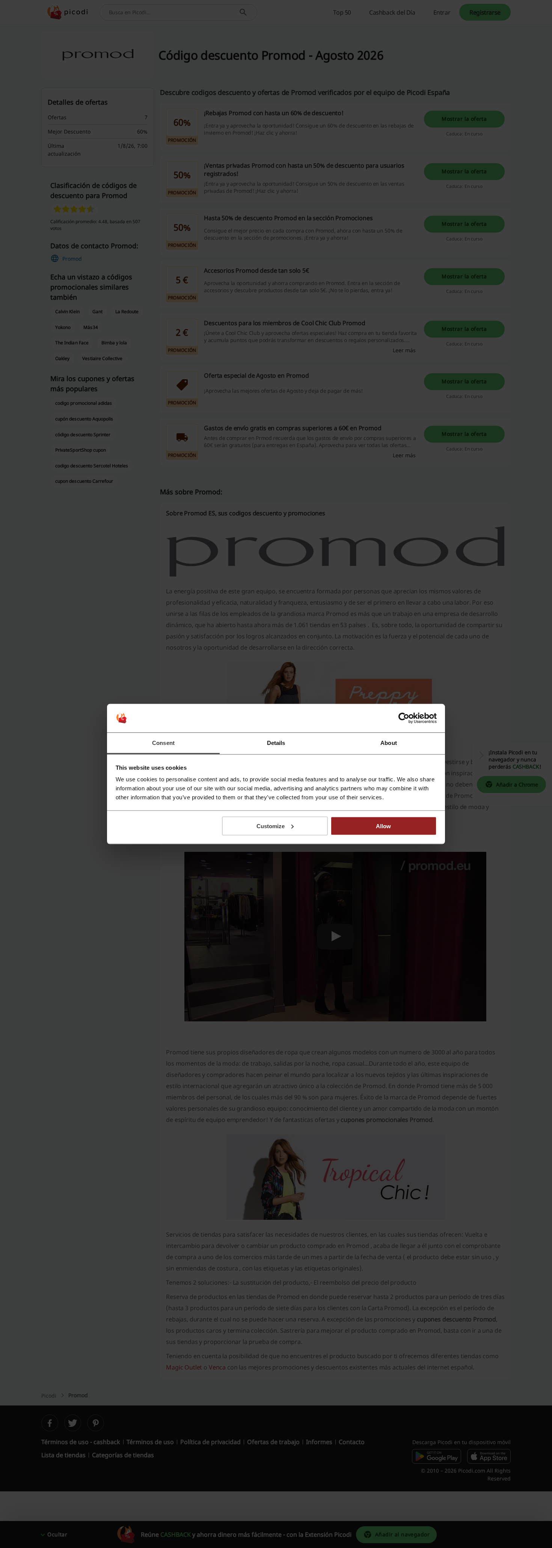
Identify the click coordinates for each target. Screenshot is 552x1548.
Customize (270, 826)
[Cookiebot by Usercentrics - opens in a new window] (404, 718)
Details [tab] (276, 743)
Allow (383, 826)
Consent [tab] (163, 743)
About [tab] (388, 743)
